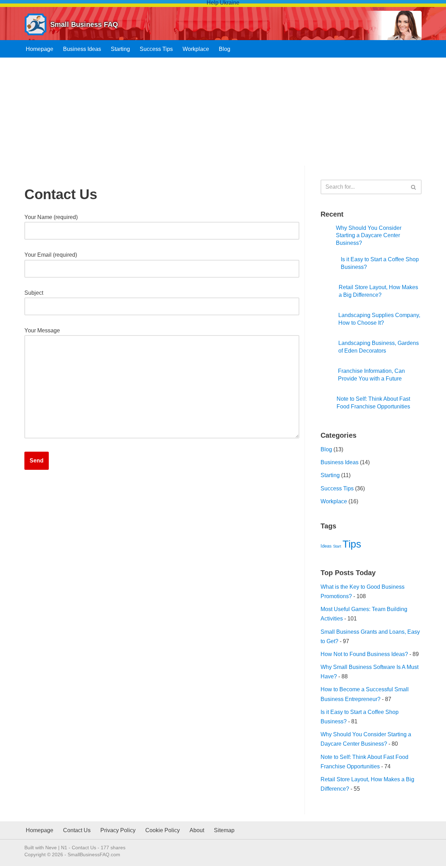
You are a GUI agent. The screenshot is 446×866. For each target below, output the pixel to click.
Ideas (326, 546)
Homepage (39, 49)
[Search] (414, 187)
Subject (33, 293)
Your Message (42, 330)
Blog (224, 49)
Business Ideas (82, 49)
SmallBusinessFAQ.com (94, 854)
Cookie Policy (162, 830)
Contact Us (77, 830)
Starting (120, 49)
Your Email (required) (50, 255)
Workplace (196, 49)
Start (337, 546)
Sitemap (224, 830)
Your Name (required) (51, 217)
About (197, 830)
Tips (352, 544)
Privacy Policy (118, 830)
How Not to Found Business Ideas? (364, 654)
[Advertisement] (223, 117)
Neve (51, 847)
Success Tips (156, 49)
